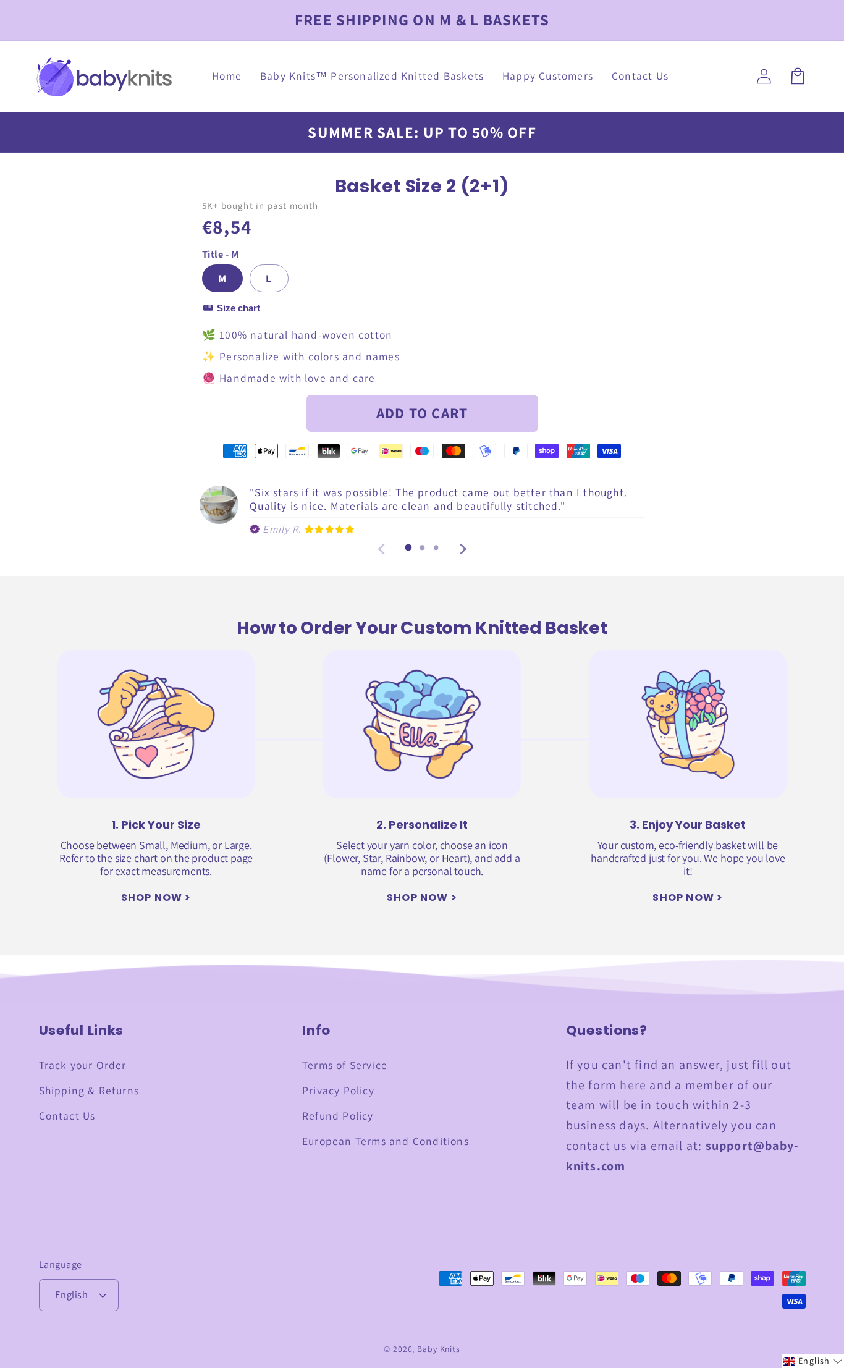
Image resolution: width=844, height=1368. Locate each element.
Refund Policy (338, 1115)
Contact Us (67, 1115)
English (71, 1294)
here (633, 1085)
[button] (813, 1361)
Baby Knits (438, 1348)
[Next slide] (462, 549)
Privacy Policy (338, 1090)
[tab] (408, 548)
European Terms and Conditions (385, 1141)
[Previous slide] (382, 549)
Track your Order (83, 1065)
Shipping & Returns (89, 1090)
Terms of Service (344, 1065)
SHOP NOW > (156, 897)
